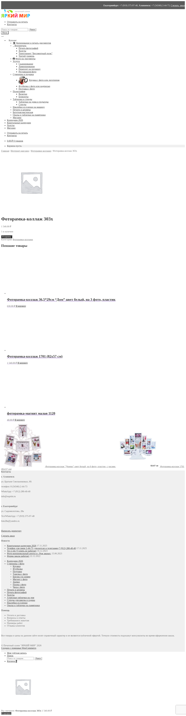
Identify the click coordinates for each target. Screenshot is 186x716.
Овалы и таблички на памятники (29, 115)
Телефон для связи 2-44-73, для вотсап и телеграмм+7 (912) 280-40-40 (41, 548)
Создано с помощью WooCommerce (18, 648)
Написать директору (11, 531)
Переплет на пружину (30, 69)
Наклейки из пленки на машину (29, 107)
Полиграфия (19, 91)
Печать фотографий (28, 48)
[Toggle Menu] (2, 36)
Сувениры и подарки (23, 74)
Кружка (16, 566)
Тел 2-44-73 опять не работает (21, 551)
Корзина (12, 661)
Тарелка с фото (20, 574)
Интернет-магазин (20, 151)
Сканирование (26, 64)
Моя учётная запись (17, 653)
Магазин (17, 117)
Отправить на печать (17, 22)
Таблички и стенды (22, 99)
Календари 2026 (15, 120)
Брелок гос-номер (21, 576)
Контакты (12, 24)
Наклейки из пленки (17, 603)
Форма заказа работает (18, 556)
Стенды (22, 104)
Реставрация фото (27, 71)
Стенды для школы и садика (21, 600)
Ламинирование (27, 66)
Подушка (17, 571)
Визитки (23, 94)
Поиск (32, 30)
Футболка (18, 569)
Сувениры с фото (15, 563)
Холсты (22, 51)
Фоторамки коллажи (41, 151)
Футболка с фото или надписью (34, 86)
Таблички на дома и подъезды (34, 102)
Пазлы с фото (19, 584)
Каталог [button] (13, 40)
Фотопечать (20, 45)
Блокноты (23, 96)
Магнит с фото (20, 579)
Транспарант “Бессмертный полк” (35, 53)
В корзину (6, 237)
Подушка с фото (27, 89)
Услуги (16, 61)
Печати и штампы (22, 109)
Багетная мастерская (23, 112)
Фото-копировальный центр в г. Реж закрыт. (29, 553)
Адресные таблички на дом (20, 597)
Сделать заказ (178, 5)
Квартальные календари (19, 123)
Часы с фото (19, 587)
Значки (16, 582)
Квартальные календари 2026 (21, 545)
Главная (5, 151)
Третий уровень (26, 56)
